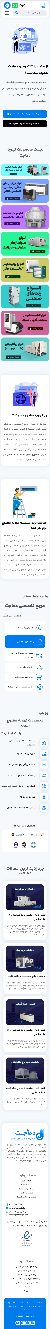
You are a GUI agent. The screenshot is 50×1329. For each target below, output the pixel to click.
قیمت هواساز (27, 1184)
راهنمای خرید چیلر (26, 1270)
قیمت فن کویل (26, 1193)
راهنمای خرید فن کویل (26, 1266)
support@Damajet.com (18, 1215)
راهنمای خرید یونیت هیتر (26, 1282)
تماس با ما (26, 1291)
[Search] (16, 13)
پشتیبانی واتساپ (17, 1212)
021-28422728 (16, 1204)
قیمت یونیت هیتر (26, 1189)
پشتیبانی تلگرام (17, 1208)
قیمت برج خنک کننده (26, 1197)
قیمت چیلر (26, 1180)
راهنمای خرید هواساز (26, 1274)
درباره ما (26, 1287)
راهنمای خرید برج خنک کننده (26, 1278)
